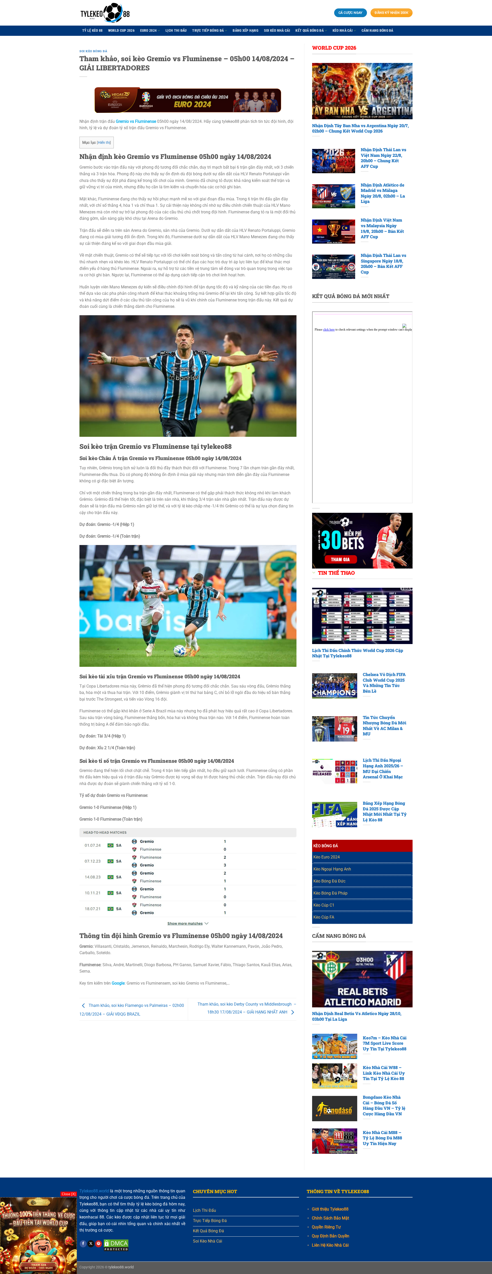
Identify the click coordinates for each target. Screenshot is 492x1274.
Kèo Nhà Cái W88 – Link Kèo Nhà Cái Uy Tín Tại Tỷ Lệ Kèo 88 (384, 1073)
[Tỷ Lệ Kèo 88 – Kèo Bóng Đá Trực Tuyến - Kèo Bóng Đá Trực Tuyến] (105, 12)
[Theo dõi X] (90, 1243)
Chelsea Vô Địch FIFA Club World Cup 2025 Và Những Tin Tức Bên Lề (384, 683)
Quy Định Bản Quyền (330, 1236)
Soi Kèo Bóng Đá (93, 51)
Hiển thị (104, 142)
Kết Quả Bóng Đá (309, 30)
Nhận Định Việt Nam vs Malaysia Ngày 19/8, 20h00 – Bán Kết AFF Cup (382, 228)
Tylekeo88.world (94, 1191)
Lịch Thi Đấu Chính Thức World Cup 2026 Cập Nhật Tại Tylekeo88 (357, 653)
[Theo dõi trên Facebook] (83, 1243)
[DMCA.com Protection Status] (116, 1245)
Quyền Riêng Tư (326, 1227)
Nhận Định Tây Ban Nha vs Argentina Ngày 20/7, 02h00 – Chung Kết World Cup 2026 (360, 128)
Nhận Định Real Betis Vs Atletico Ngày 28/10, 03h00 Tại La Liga (357, 1016)
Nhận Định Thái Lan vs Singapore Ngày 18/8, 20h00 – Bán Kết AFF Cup (383, 264)
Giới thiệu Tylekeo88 (330, 1209)
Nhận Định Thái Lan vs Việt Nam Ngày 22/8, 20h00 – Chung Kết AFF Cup (383, 158)
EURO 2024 (148, 30)
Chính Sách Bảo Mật (330, 1218)
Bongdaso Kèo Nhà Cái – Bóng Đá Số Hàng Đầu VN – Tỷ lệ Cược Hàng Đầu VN (384, 1105)
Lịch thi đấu (176, 30)
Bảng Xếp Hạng (245, 30)
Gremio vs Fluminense (136, 121)
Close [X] (69, 1194)
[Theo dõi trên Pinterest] (98, 1243)
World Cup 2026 (121, 30)
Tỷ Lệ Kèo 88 (92, 30)
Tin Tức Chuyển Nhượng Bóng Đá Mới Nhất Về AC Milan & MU (384, 726)
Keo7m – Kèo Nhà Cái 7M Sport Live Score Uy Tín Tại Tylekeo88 (384, 1043)
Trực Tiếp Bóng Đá (208, 30)
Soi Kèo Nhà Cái (277, 30)
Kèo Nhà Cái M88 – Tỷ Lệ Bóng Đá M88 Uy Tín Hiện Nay (382, 1138)
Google (118, 983)
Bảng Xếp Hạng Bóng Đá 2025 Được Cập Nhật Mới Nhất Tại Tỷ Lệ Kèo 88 (385, 811)
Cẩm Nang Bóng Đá (377, 30)
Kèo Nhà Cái (343, 30)
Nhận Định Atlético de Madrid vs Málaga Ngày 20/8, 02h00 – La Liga (383, 193)
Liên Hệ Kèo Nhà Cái (330, 1245)
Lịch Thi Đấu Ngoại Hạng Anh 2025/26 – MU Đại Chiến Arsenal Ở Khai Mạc (383, 768)
